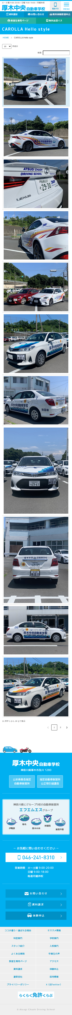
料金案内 (17, 938)
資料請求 (13, 14)
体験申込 (39, 915)
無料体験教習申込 (61, 14)
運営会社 (17, 976)
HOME (6, 38)
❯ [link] (67, 727)
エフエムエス (30, 809)
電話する (55, 8)
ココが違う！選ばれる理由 (18, 930)
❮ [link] (48, 727)
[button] (67, 81)
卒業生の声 (54, 953)
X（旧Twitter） (54, 984)
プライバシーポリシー (18, 984)
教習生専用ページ (19, 20)
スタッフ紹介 (18, 945)
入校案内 (54, 945)
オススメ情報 (54, 930)
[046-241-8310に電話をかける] (36, 857)
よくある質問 (18, 953)
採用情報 (54, 976)
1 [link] (54, 727)
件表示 (15, 46)
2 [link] (60, 727)
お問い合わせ (37, 14)
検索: (40, 53)
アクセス (54, 961)
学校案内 (54, 938)
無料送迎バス (55, 20)
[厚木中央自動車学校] (23, 7)
